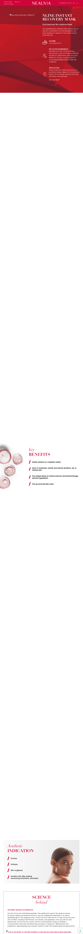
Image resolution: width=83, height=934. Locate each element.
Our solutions (8, 2)
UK (77, 3)
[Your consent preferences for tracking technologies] (80, 931)
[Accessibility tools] (6, 931)
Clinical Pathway (8, 4)
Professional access (65, 3)
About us (17, 2)
